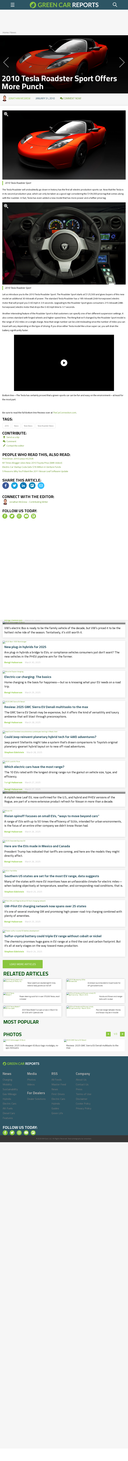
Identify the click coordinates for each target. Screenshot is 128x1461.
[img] (5, 485)
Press (79, 1089)
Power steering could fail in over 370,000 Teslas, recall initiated (40, 998)
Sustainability (10, 1089)
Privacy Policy (83, 1108)
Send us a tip (12, 437)
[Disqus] (64, 570)
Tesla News (28, 426)
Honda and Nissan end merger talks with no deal (110, 998)
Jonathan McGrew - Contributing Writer (29, 502)
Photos (31, 1079)
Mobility (7, 1084)
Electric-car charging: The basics (27, 676)
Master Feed (59, 1084)
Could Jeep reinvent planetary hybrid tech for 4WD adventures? (50, 736)
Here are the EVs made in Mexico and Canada (37, 846)
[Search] (115, 5)
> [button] (122, 1034)
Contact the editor (15, 445)
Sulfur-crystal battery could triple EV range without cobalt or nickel (53, 936)
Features (8, 1117)
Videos (31, 1084)
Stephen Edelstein (14, 752)
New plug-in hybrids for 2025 (25, 647)
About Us (81, 1079)
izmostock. (88, 1138)
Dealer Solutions (36, 1098)
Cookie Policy (83, 1103)
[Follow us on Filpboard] (33, 516)
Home (6, 32)
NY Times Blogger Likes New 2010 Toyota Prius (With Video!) (32, 463)
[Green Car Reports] (64, 5)
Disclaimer (81, 1098)
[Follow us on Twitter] (12, 516)
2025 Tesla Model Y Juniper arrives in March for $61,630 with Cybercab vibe (40, 1011)
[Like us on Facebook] (4, 516)
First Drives (58, 1094)
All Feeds (57, 1079)
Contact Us (82, 1084)
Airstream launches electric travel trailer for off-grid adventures (104, 984)
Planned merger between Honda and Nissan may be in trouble (108, 1011)
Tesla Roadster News (46, 426)
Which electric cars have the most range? (34, 766)
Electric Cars (9, 1103)
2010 (7, 426)
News (13, 32)
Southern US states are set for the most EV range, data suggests (51, 876)
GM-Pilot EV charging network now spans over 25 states (45, 906)
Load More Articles (23, 964)
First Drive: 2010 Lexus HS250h (18, 458)
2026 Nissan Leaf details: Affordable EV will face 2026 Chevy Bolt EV (63, 780)
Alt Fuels (8, 1108)
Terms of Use (83, 1094)
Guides (55, 1108)
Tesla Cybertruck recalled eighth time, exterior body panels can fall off (42, 984)
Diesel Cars (9, 1113)
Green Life (57, 1113)
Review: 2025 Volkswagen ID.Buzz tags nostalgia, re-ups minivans (32, 1046)
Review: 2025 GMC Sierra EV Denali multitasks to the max (46, 707)
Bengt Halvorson (13, 620)
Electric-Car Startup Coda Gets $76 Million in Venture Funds (31, 467)
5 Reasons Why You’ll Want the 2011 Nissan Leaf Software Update (35, 471)
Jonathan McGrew (19, 98)
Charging (7, 1079)
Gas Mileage (9, 1094)
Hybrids (7, 1098)
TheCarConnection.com (64, 412)
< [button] (108, 1034)
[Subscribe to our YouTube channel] (26, 516)
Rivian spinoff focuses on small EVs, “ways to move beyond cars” (51, 816)
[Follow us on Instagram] (19, 516)
